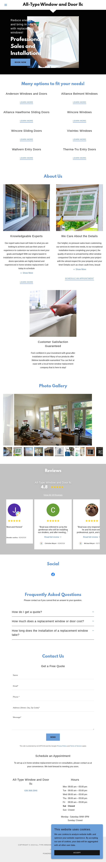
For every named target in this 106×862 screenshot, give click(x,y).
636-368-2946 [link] (30, 791)
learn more (79, 102)
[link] (53, 5)
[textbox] (53, 675)
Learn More (26, 102)
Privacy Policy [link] (62, 746)
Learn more (26, 121)
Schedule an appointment (79, 278)
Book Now (20, 62)
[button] (10, 4)
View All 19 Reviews (53, 495)
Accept (77, 853)
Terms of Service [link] (76, 746)
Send (53, 737)
